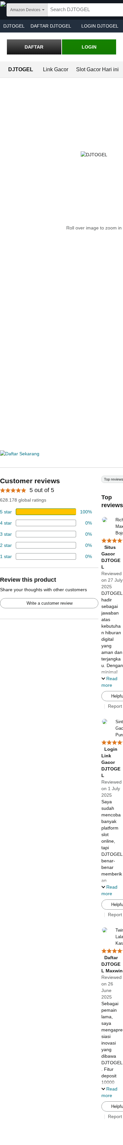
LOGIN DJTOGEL (99, 26)
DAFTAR (34, 47)
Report (115, 706)
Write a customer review (49, 603)
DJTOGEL (14, 26)
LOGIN (89, 47)
